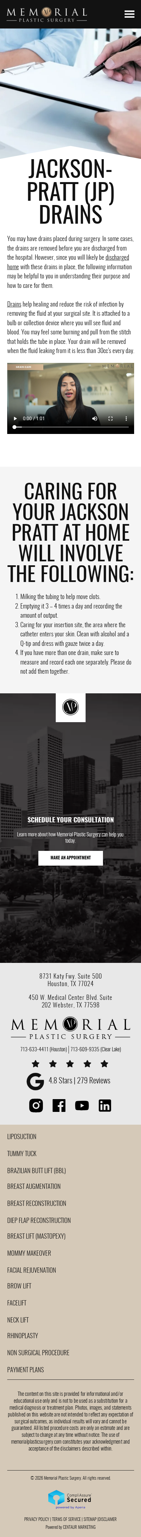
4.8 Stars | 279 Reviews (79, 1081)
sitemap (90, 1520)
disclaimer (107, 1520)
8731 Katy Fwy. (58, 977)
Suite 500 (90, 977)
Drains (14, 305)
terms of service (66, 1520)
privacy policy (36, 1520)
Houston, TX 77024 (70, 984)
